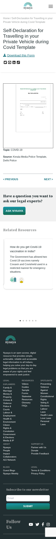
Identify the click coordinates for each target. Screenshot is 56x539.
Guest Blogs (9, 470)
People (6, 450)
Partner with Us (38, 447)
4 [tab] (29, 320)
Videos (25, 384)
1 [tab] (20, 320)
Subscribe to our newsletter (27, 490)
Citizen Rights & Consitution (8, 428)
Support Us (37, 444)
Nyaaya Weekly (10, 473)
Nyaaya (7, 447)
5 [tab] (32, 320)
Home (6, 18)
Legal (34, 467)
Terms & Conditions (40, 470)
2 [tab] (23, 320)
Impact (6, 453)
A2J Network (9, 460)
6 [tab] (35, 320)
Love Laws (45, 418)
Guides (25, 387)
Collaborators (9, 456)
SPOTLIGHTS (46, 381)
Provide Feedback (40, 453)
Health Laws (46, 415)
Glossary (26, 402)
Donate (34, 450)
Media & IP (8, 440)
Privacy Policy (38, 473)
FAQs (24, 405)
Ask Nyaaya (14, 210)
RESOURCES (28, 381)
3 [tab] (26, 320)
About (6, 444)
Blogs (6, 467)
